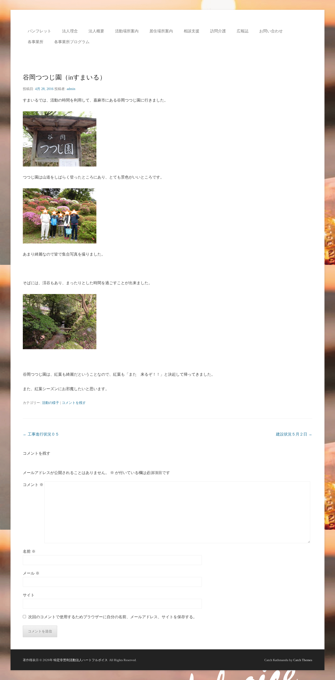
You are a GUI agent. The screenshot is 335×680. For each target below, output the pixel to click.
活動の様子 (50, 403)
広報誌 (242, 31)
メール (31, 573)
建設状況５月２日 (294, 434)
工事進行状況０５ (41, 434)
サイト (29, 595)
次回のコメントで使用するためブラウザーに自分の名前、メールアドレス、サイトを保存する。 (112, 617)
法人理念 (70, 31)
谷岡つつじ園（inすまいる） (64, 77)
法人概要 (96, 31)
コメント (33, 485)
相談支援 (191, 31)
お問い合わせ (271, 31)
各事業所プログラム (72, 42)
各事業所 (35, 42)
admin (71, 89)
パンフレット (39, 31)
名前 (29, 551)
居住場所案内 (161, 31)
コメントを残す (74, 403)
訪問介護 (218, 31)
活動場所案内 (127, 31)
